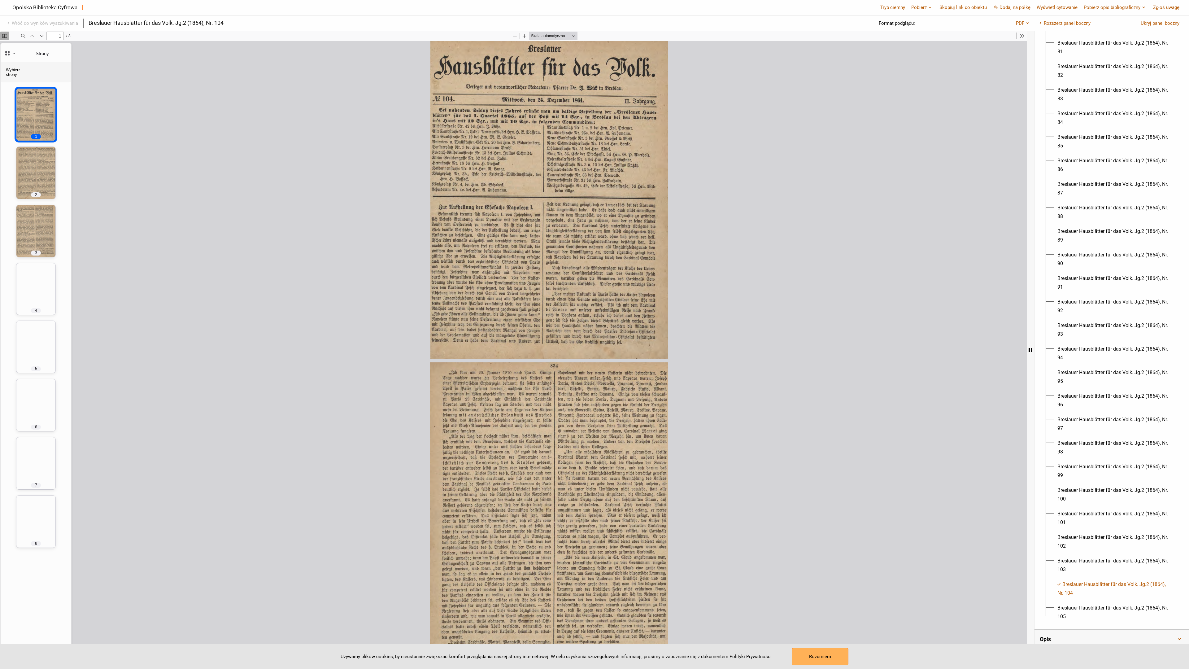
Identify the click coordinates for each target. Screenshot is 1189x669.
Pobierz (919, 7)
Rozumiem (820, 656)
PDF (1020, 23)
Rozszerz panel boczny (1067, 23)
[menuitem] (1115, 47)
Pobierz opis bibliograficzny (1112, 7)
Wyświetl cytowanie (1057, 7)
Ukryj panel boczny (1160, 23)
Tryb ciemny (892, 7)
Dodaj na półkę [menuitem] (1015, 7)
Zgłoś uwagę (1166, 7)
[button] (1111, 639)
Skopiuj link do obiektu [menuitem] (963, 7)
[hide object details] (1030, 350)
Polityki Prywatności (751, 656)
